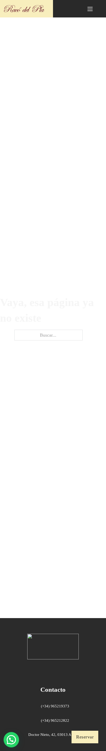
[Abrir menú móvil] (90, 9)
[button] (11, 739)
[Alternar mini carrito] (69, 8)
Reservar (85, 736)
